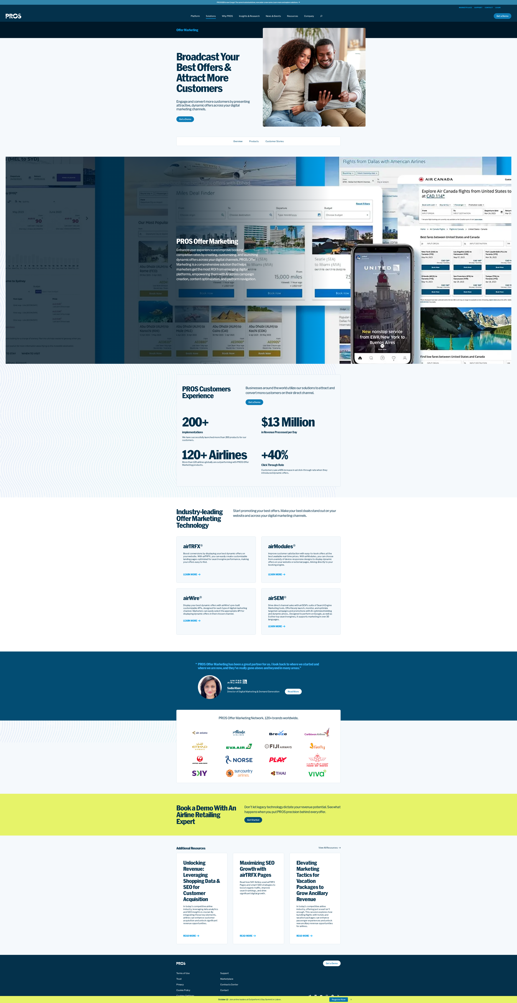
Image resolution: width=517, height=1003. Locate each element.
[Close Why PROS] (227, 18)
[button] (351, 999)
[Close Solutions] (211, 18)
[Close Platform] (195, 18)
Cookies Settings (185, 996)
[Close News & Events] (273, 18)
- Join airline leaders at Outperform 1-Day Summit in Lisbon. (249, 999)
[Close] (322, 18)
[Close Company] (309, 18)
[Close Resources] (292, 18)
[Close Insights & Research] (249, 18)
